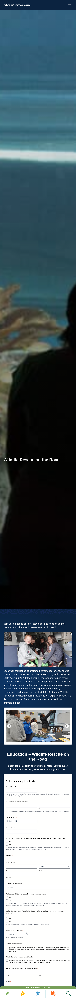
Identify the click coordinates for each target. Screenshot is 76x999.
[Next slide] (67, 726)
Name (7, 809)
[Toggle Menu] (69, 5)
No (10, 844)
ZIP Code (8, 877)
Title (40, 809)
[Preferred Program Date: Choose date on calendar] (28, 934)
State (40, 870)
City (7, 870)
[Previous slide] (9, 726)
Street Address (10, 862)
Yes (10, 841)
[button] (38, 649)
